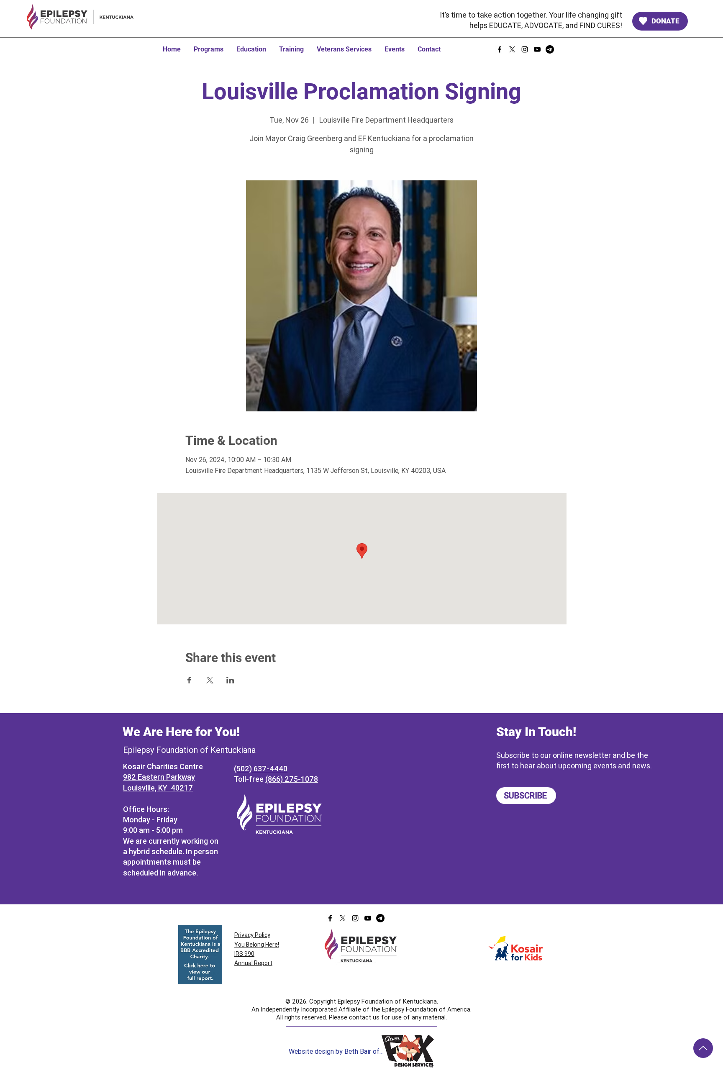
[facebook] (499, 49)
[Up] (703, 1048)
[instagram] (524, 49)
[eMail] (550, 49)
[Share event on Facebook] (189, 680)
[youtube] (537, 49)
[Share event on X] (210, 680)
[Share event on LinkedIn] (230, 680)
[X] (512, 49)
